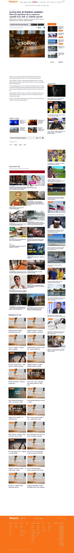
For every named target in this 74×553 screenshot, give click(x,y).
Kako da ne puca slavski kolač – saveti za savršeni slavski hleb (35, 452)
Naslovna (10, 9)
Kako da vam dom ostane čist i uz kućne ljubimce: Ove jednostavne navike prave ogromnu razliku (56, 350)
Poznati (16, 525)
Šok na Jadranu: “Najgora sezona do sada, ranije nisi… (61, 54)
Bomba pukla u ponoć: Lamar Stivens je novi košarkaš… (61, 27)
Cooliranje (16, 527)
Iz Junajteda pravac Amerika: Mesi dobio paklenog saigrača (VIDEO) (56, 164)
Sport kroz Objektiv (23, 532)
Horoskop (56, 523)
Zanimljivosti (44, 530)
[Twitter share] (40, 27)
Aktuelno (38, 533)
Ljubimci (32, 538)
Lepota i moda (33, 536)
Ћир (64, 0)
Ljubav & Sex (33, 530)
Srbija (48, 5)
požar (25, 144)
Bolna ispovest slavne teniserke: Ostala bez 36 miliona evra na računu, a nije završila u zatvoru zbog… (56, 231)
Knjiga (11, 405)
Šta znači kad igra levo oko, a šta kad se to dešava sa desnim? (36, 435)
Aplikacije (49, 527)
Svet (42, 5)
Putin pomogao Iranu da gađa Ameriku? (61, 34)
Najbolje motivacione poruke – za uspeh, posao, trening (17, 469)
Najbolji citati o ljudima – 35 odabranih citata (16, 418)
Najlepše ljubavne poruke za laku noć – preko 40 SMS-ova (35, 348)
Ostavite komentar (27, 171)
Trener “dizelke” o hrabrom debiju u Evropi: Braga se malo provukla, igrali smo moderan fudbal (56, 132)
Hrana (30, 388)
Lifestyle (33, 523)
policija (20, 144)
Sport (21, 523)
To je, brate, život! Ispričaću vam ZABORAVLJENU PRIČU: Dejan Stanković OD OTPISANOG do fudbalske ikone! (62, 529)
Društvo (30, 5)
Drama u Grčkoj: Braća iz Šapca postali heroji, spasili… (61, 40)
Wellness (32, 525)
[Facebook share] (38, 27)
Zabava (16, 523)
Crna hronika (37, 5)
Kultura (38, 523)
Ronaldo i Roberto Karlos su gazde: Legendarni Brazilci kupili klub (55, 282)
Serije (38, 535)
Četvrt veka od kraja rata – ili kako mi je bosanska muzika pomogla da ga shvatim (62, 543)
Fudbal (50, 118)
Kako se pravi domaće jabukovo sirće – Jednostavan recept (35, 418)
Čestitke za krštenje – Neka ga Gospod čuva (17, 382)
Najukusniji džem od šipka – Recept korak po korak (16, 331)
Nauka (49, 530)
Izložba (38, 527)
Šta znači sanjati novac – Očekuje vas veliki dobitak (17, 452)
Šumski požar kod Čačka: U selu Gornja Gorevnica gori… (23, 129)
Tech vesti (12, 388)
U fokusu (14, 9)
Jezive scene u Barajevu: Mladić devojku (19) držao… (23, 122)
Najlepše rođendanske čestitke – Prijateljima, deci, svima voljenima (36, 486)
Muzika (38, 530)
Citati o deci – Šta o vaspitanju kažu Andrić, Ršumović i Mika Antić (35, 383)
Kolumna (61, 523)
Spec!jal (21, 533)
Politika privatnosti (27, 550)
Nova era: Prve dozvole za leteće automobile (61, 47)
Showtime (21, 535)
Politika (26, 5)
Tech (49, 523)
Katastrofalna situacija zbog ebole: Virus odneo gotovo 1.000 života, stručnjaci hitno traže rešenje (56, 332)
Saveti (43, 527)
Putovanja (33, 533)
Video (27, 523)
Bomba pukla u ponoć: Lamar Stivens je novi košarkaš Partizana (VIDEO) (56, 99)
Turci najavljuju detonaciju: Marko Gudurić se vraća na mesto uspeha (56, 115)
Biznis (33, 5)
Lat (62, 0)
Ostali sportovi (22, 530)
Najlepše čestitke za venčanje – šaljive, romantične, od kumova (35, 331)
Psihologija (33, 535)
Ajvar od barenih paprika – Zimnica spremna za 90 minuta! (35, 469)
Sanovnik (32, 541)
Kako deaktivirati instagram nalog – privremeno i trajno (16, 401)
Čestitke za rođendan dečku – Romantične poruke (16, 486)
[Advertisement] (27, 67)
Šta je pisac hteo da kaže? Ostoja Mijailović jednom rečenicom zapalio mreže (56, 316)
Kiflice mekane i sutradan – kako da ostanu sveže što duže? (17, 435)
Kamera (38, 525)
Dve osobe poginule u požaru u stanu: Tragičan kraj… (41, 129)
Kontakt (17, 550)
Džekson (15, 144)
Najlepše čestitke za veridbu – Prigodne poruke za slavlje (35, 365)
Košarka (60, 30)
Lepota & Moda (33, 532)
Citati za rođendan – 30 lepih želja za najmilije (16, 348)
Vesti (43, 525)
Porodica (32, 540)
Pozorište (38, 532)
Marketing (14, 550)
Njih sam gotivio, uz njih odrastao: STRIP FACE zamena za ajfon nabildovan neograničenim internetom (61, 536)
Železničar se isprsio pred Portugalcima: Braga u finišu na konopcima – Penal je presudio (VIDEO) (56, 198)
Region (44, 5)
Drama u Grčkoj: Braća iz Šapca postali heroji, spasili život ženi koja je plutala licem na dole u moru (56, 248)
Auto (44, 523)
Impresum (10, 550)
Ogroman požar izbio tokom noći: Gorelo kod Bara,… (41, 122)
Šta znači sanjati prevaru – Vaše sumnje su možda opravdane (17, 365)
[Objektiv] (13, 1)
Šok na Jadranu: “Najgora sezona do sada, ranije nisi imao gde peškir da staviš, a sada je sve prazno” (56, 299)
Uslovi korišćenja (21, 550)
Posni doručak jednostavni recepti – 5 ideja (36, 401)
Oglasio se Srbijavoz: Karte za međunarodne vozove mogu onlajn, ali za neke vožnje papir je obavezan (56, 180)
